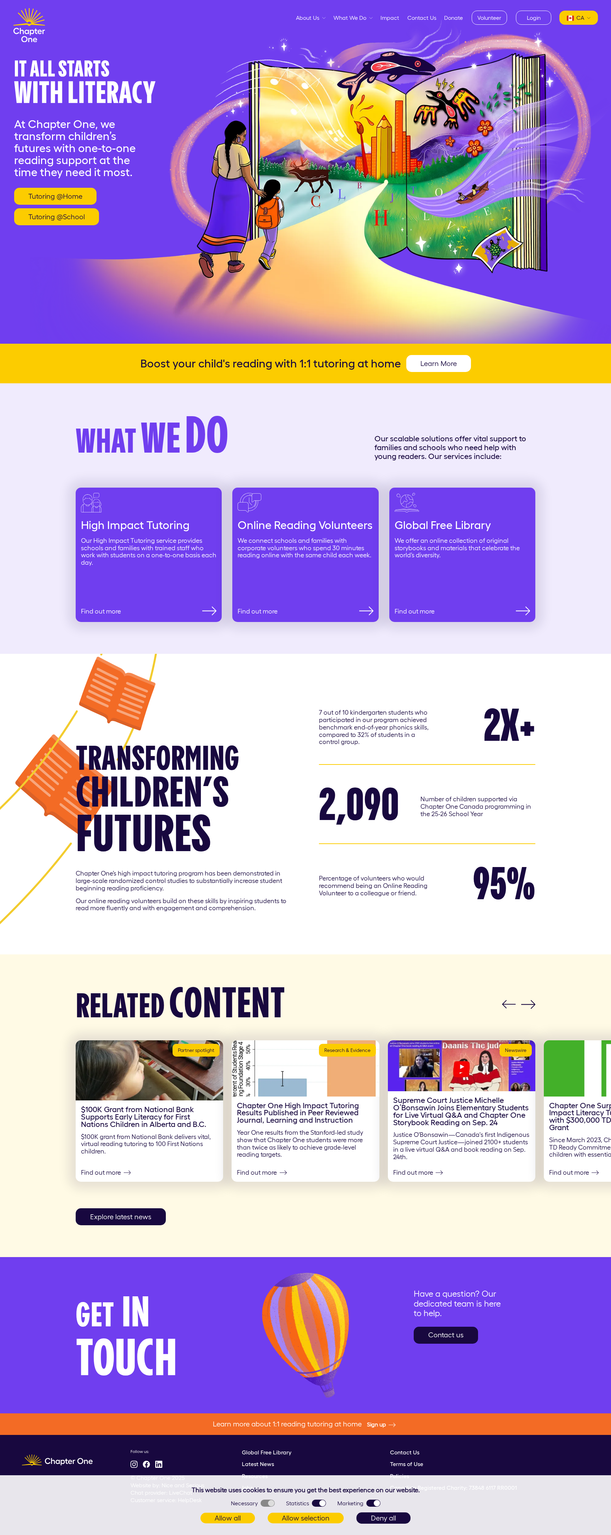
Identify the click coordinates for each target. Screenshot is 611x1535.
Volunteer (489, 17)
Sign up (376, 1424)
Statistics (297, 1503)
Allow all (228, 1518)
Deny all (383, 1518)
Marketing (350, 1503)
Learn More (438, 363)
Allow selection (306, 1518)
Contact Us (421, 17)
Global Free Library (266, 1452)
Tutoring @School (56, 217)
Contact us (446, 1335)
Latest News (258, 1464)
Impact (389, 17)
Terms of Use (406, 1464)
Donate (453, 17)
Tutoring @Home (55, 196)
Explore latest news (120, 1217)
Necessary (244, 1503)
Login (534, 17)
